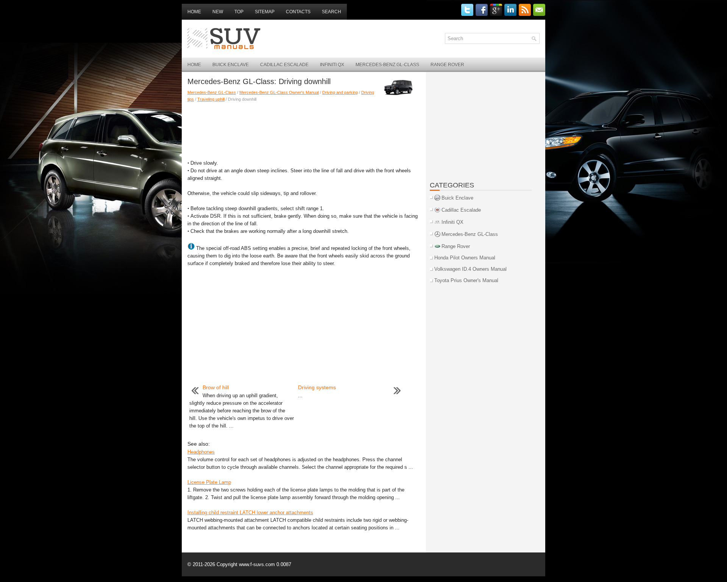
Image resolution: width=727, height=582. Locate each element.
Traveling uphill (211, 99)
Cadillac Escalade (284, 64)
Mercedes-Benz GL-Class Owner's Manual (279, 92)
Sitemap (265, 11)
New (217, 11)
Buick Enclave (230, 64)
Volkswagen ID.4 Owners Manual (470, 269)
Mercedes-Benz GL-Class (387, 64)
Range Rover (447, 64)
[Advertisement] (303, 129)
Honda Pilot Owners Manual (464, 258)
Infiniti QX (332, 64)
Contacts (298, 11)
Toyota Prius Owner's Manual (466, 280)
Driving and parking (340, 92)
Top (238, 11)
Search (331, 11)
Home (194, 11)
